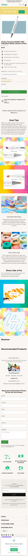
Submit (5, 442)
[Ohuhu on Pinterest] (6, 535)
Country (3, 402)
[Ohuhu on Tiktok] (8, 535)
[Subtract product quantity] (2, 87)
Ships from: (11, 71)
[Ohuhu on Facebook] (2, 535)
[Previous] (2, 1)
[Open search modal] (20, 4)
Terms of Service (8, 446)
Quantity (3, 84)
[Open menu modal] (23, 4)
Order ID (3, 422)
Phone (3, 416)
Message (3, 429)
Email (3, 409)
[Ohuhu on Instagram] (4, 535)
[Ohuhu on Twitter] (11, 535)
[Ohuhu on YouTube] (13, 535)
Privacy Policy (20, 485)
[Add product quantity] (6, 87)
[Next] (25, 1)
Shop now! (21, 11)
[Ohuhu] (4, 4)
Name (3, 395)
